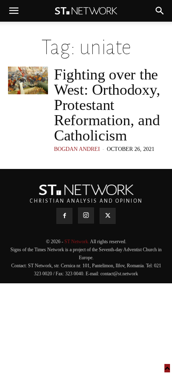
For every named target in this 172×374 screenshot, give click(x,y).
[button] (13, 11)
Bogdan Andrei (77, 149)
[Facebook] (64, 216)
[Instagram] (86, 215)
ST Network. (77, 241)
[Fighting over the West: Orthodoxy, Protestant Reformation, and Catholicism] (28, 80)
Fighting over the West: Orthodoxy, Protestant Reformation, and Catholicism (107, 105)
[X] (108, 216)
